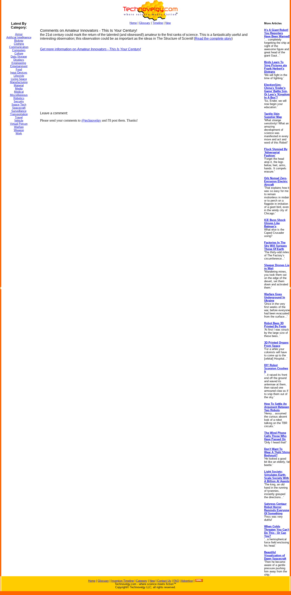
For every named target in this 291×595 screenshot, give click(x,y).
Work (19, 133)
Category (141, 580)
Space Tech (19, 104)
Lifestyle (19, 75)
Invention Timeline (122, 580)
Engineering (19, 63)
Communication (18, 47)
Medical (19, 91)
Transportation (19, 114)
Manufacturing (18, 82)
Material (19, 85)
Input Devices (18, 72)
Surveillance (18, 111)
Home (133, 23)
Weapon (19, 130)
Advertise (187, 580)
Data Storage (19, 56)
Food (19, 69)
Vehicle (18, 120)
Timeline (158, 23)
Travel (19, 117)
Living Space (19, 79)
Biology (18, 40)
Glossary (144, 23)
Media (19, 88)
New (168, 23)
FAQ (176, 580)
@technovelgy (91, 120)
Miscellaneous (19, 95)
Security (19, 101)
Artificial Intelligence (18, 37)
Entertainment (18, 66)
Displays (18, 59)
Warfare (19, 127)
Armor (19, 34)
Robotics (18, 98)
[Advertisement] (18, 202)
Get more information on (90, 49)
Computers (19, 50)
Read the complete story (213, 38)
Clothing (19, 43)
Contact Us (164, 580)
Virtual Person (18, 123)
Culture (18, 53)
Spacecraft (19, 107)
